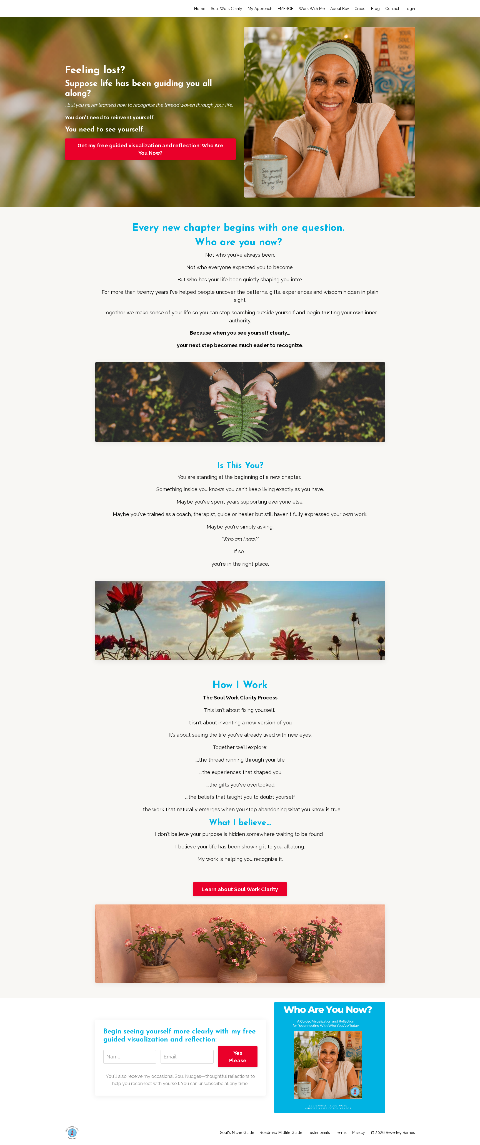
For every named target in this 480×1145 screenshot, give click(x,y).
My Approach (260, 8)
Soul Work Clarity (226, 8)
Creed (360, 8)
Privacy (358, 1132)
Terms (341, 1132)
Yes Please (238, 1056)
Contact (392, 8)
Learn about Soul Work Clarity (240, 889)
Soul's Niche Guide (237, 1132)
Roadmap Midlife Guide (281, 1132)
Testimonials (319, 1132)
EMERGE (285, 8)
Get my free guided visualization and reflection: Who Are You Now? (150, 149)
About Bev (339, 8)
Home (199, 8)
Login (410, 8)
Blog (375, 8)
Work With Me (312, 8)
